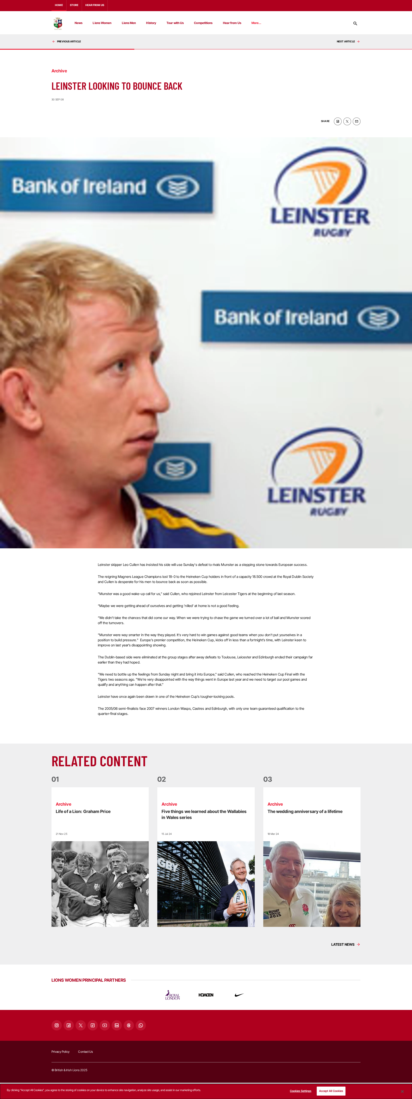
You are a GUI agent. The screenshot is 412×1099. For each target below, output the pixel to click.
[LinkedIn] (117, 1025)
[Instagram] (57, 1025)
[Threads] (129, 1025)
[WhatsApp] (141, 1025)
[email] (356, 121)
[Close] (402, 1091)
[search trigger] (355, 23)
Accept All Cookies (331, 1091)
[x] (347, 121)
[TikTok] (93, 1025)
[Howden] (206, 995)
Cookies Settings (300, 1091)
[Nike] (239, 995)
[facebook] (338, 121)
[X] (81, 1025)
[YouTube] (105, 1025)
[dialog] (206, 1091)
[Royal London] (172, 995)
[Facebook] (69, 1025)
